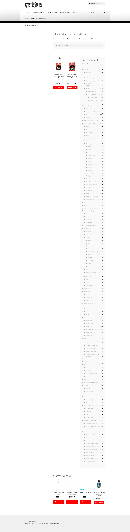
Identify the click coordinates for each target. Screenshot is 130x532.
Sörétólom (89, 332)
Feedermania (91, 155)
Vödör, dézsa (89, 429)
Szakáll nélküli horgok (95, 103)
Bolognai (88, 234)
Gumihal (88, 309)
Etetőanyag (89, 144)
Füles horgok (93, 97)
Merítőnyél (89, 219)
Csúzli (87, 294)
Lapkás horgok (94, 100)
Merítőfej (88, 217)
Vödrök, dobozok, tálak (90, 420)
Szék (85, 379)
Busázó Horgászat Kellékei (91, 120)
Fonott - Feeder (90, 438)
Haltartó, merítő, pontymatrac (92, 211)
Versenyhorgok (92, 94)
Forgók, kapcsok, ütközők (92, 81)
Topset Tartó (89, 414)
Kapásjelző (87, 288)
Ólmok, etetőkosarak (89, 317)
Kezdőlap (29, 25)
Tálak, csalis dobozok (91, 423)
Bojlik (87, 135)
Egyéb (85, 202)
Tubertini (90, 266)
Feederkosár (89, 326)
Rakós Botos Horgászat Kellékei (92, 362)
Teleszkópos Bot (90, 285)
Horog (87, 88)
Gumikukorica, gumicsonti (92, 179)
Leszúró (88, 117)
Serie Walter (91, 173)
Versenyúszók (89, 402)
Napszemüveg (89, 370)
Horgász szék (89, 408)
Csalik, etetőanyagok (89, 123)
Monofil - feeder (90, 452)
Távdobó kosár (90, 335)
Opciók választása (59, 501)
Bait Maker (91, 147)
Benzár (90, 240)
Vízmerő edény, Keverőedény (93, 426)
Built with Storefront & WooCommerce (49, 523)
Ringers (90, 170)
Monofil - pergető (90, 455)
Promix (90, 167)
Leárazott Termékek (89, 303)
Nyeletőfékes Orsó (91, 351)
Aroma (87, 129)
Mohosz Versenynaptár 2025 (38, 18)
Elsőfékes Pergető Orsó (92, 345)
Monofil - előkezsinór (91, 449)
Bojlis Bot (88, 231)
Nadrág (88, 367)
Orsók (85, 338)
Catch (89, 149)
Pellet (87, 193)
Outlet (85, 359)
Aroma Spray (89, 132)
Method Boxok (89, 190)
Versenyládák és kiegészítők (91, 405)
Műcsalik (86, 306)
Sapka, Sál (88, 376)
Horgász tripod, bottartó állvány (94, 112)
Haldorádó (90, 158)
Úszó (85, 397)
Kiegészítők (87, 291)
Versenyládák (89, 417)
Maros (89, 161)
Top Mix (90, 176)
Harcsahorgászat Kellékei (90, 225)
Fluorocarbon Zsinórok (92, 435)
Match (87, 269)
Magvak (88, 187)
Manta (89, 249)
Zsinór (85, 432)
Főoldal (27, 12)
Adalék (87, 126)
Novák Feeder (91, 164)
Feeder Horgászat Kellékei (91, 208)
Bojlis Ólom (89, 320)
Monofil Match (90, 464)
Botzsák (88, 388)
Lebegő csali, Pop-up (91, 184)
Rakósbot (88, 279)
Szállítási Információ (65, 12)
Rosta (87, 300)
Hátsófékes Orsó (90, 348)
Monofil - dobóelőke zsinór (93, 446)
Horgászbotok (88, 228)
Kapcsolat (75, 12)
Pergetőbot (89, 277)
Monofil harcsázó (90, 461)
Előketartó (89, 297)
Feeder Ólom (89, 323)
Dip (87, 141)
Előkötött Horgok (90, 78)
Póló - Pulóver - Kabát (91, 373)
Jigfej (87, 312)
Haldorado (90, 246)
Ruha (85, 365)
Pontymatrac (89, 222)
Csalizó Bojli (89, 138)
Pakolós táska (89, 391)
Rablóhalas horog (92, 91)
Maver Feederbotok (93, 251)
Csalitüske (88, 72)
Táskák (86, 385)
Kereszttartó (89, 114)
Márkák (27, 18)
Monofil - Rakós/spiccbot (92, 458)
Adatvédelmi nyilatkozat (38, 12)
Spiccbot (88, 282)
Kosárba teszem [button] (58, 87)
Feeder (87, 237)
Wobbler (88, 315)
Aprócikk (86, 69)
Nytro (89, 254)
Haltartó (88, 214)
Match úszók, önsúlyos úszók (93, 400)
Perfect (90, 257)
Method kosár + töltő (91, 329)
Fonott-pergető (90, 440)
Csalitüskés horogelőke (92, 75)
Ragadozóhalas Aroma (92, 196)
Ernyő (85, 205)
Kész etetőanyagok (91, 182)
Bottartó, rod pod (88, 106)
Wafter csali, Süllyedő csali (92, 199)
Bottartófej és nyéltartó (92, 109)
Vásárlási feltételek (52, 12)
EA (88, 152)
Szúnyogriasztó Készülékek (91, 382)
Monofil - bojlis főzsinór (92, 443)
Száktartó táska (90, 394)
